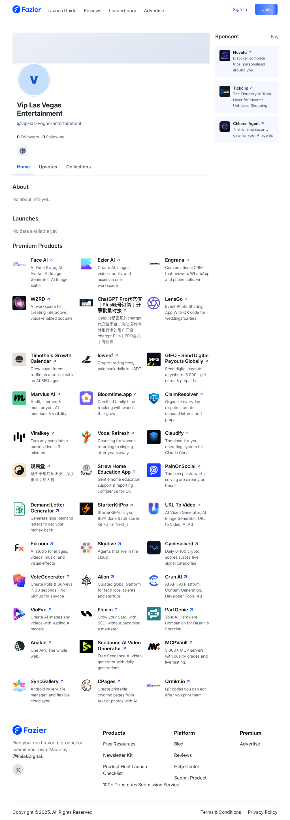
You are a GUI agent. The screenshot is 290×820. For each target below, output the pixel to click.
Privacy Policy (263, 812)
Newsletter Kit (118, 755)
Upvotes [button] (48, 166)
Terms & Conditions (221, 812)
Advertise (154, 10)
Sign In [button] (240, 9)
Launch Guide (62, 10)
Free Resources (119, 744)
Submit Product (190, 778)
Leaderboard (123, 10)
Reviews (92, 10)
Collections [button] (78, 166)
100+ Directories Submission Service (141, 784)
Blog (179, 744)
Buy (275, 36)
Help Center (186, 766)
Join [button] (266, 9)
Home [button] (23, 166)
